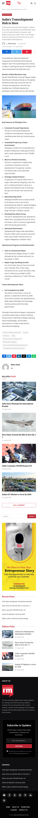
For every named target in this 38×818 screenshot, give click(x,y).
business (6, 336)
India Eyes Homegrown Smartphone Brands (17, 601)
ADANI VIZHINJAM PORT (12, 332)
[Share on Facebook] (7, 52)
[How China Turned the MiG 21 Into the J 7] (19, 422)
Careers (14, 810)
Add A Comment (19, 505)
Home (3, 9)
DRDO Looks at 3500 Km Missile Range (15, 618)
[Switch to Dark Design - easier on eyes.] (35, 3)
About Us (15, 807)
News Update (7, 14)
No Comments (8, 46)
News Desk (12, 44)
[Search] (31, 3)
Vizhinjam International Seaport (14, 348)
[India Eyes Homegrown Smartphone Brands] (19, 391)
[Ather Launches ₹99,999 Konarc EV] (19, 453)
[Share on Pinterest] (27, 52)
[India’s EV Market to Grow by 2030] (19, 481)
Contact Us (23, 810)
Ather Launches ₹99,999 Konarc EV (17, 466)
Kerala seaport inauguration (12, 339)
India (13, 336)
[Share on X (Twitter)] (17, 52)
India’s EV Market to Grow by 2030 (16, 494)
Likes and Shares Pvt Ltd (21, 815)
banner (25, 332)
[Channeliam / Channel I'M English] (8, 3)
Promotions (25, 807)
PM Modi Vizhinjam (10, 342)
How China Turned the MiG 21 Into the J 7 (16, 606)
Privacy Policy (18, 753)
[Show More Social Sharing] (34, 52)
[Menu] (3, 3)
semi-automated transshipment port (15, 345)
